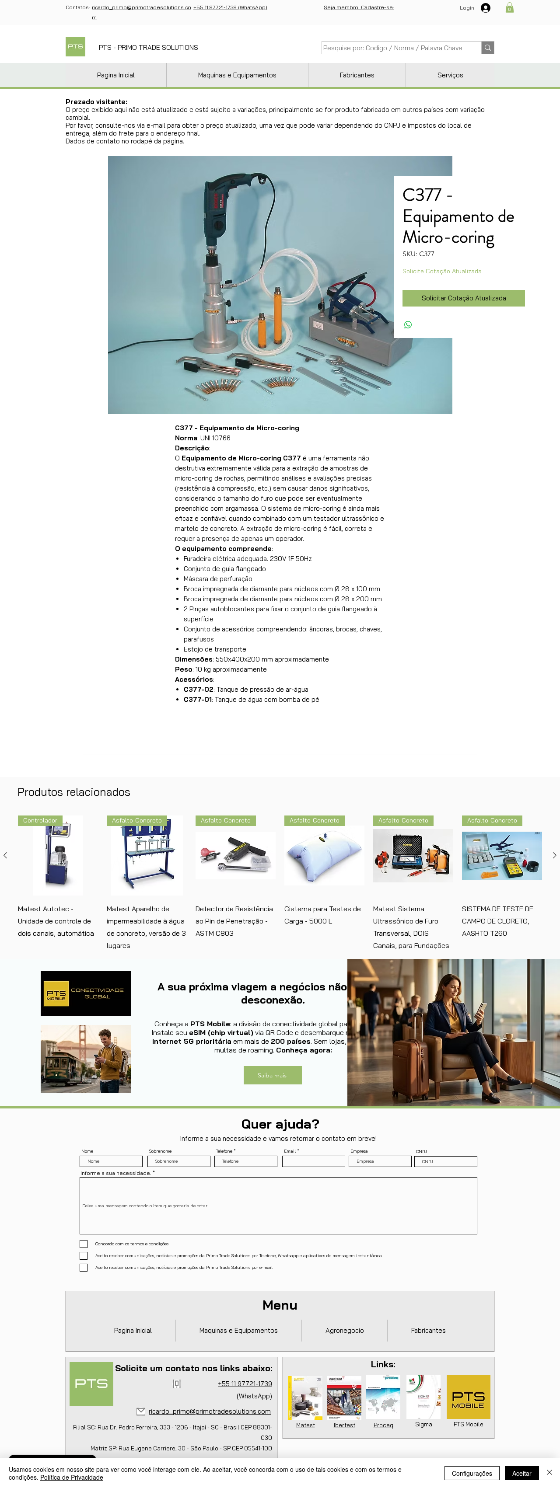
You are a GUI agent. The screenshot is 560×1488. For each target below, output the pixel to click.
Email (290, 1151)
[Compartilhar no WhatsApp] (408, 325)
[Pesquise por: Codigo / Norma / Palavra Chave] (487, 48)
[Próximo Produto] (555, 855)
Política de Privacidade (71, 1477)
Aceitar (522, 1473)
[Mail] (140, 1411)
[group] (280, 883)
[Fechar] (549, 1473)
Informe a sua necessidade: (115, 1173)
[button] (509, 7)
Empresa (359, 1151)
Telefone (224, 1151)
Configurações (472, 1473)
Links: (383, 1364)
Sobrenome (160, 1151)
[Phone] (176, 1384)
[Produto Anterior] (5, 855)
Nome (87, 1151)
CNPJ (421, 1152)
